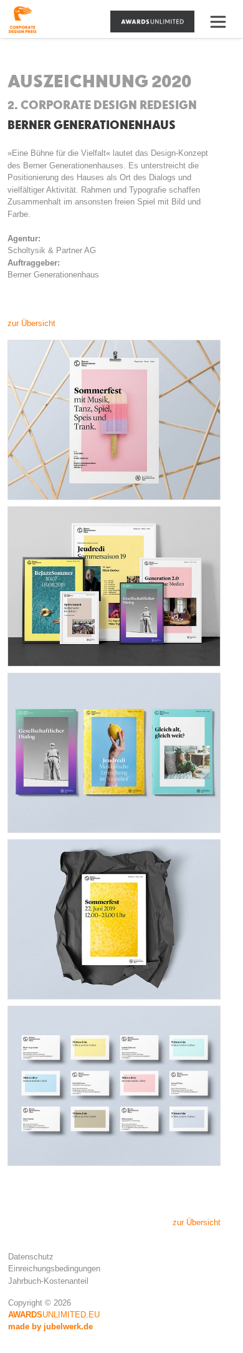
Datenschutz (31, 1256)
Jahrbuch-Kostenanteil (48, 1281)
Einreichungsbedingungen (54, 1268)
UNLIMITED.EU (54, 1314)
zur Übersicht (31, 323)
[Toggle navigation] (223, 22)
